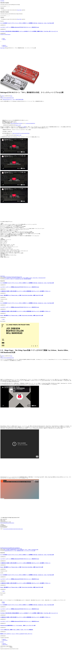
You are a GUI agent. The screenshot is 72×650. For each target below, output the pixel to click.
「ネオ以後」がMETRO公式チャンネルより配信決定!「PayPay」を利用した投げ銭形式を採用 (21, 549)
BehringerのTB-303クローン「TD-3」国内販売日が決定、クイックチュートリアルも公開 (19, 550)
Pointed (3, 95)
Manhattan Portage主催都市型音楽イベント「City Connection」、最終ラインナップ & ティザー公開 (17, 625)
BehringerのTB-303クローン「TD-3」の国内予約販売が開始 (13, 99)
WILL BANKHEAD (16, 547)
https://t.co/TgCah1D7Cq (16, 133)
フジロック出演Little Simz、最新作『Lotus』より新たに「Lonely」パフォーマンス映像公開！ (16, 629)
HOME (3, 38)
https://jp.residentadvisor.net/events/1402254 (7, 522)
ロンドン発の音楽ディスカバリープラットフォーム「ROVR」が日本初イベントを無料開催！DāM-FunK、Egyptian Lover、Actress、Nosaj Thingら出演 (27, 282)
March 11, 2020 (18, 135)
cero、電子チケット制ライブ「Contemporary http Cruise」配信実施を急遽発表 (17, 278)
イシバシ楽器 (23, 126)
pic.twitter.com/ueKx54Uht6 (25, 133)
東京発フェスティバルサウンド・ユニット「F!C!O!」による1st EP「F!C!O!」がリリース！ (16, 633)
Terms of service (4, 46)
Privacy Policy (19, 19)
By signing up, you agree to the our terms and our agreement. (13, 19)
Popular (3, 602)
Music (11, 95)
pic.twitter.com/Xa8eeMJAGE (30, 123)
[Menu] (0, 41)
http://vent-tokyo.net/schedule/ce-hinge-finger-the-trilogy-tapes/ (13, 528)
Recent (3, 601)
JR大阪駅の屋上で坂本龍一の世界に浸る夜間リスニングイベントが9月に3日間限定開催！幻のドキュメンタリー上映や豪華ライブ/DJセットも (25, 291)
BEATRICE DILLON (3, 547)
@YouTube (20, 123)
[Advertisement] (36, 57)
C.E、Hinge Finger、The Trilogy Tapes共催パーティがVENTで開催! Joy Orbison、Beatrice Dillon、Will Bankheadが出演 (25, 277)
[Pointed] (3, 43)
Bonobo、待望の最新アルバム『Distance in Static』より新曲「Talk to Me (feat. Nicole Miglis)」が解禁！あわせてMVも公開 (21, 295)
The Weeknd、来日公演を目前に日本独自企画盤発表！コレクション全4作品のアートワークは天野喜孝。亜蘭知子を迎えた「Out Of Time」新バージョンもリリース (29, 31)
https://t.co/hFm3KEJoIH (15, 123)
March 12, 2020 (18, 125)
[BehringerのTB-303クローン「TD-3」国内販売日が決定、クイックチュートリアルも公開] (19, 89)
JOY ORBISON (10, 547)
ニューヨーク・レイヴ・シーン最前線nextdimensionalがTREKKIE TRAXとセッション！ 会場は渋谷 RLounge (19, 27)
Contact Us (4, 39)
